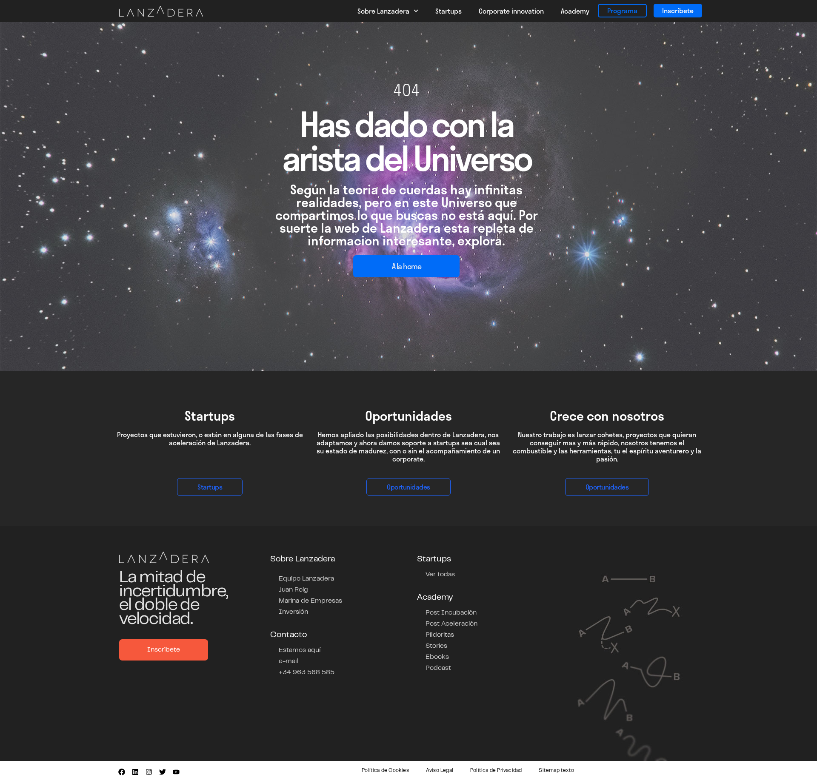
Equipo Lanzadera (306, 579)
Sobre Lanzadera (383, 11)
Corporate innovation (511, 11)
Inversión (293, 612)
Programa (622, 10)
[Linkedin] (135, 772)
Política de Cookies (385, 771)
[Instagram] (149, 772)
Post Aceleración (451, 624)
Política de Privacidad (496, 771)
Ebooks (437, 657)
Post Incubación (451, 613)
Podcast (438, 668)
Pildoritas (440, 635)
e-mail (288, 661)
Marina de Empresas (310, 601)
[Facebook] (122, 772)
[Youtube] (176, 772)
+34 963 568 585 (306, 672)
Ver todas (440, 575)
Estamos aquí (299, 650)
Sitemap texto (556, 771)
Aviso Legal (439, 771)
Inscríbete (678, 10)
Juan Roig (293, 590)
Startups (448, 11)
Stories (436, 646)
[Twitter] (162, 772)
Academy (575, 11)
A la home (406, 266)
